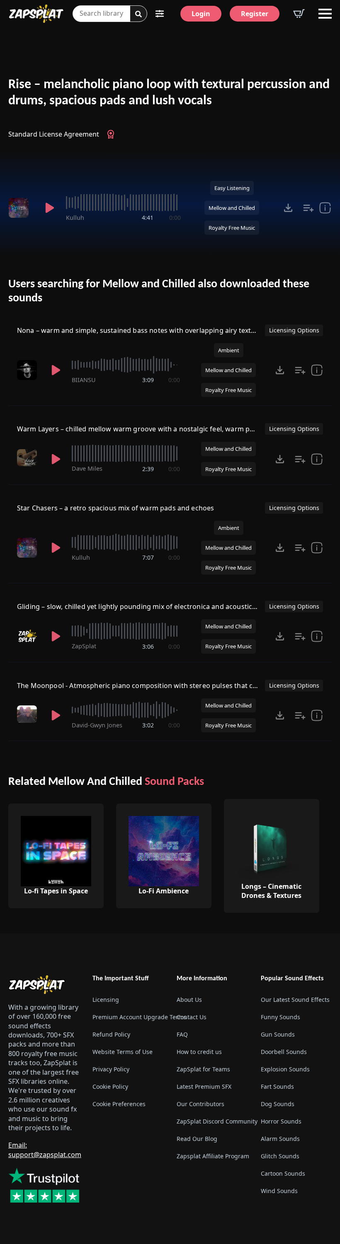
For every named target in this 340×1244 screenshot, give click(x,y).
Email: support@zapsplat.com (44, 1150)
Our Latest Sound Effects (295, 999)
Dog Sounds (277, 1104)
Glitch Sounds (280, 1156)
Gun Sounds (278, 1034)
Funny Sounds (280, 1017)
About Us (189, 999)
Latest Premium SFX (204, 1086)
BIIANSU (84, 380)
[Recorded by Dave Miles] (28, 458)
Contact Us (191, 1017)
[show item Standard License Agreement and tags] (325, 208)
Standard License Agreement (53, 134)
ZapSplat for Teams (203, 1069)
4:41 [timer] (147, 217)
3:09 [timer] (148, 380)
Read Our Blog (197, 1139)
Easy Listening (232, 188)
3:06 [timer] (148, 646)
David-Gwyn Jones (97, 725)
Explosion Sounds (285, 1069)
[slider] (123, 202)
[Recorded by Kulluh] (21, 208)
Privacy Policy (110, 1069)
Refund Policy (111, 1034)
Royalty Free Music (232, 227)
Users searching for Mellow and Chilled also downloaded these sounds (158, 291)
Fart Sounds (277, 1086)
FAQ (182, 1034)
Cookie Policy (110, 1086)
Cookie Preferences (119, 1104)
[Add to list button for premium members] (308, 208)
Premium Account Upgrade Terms (127, 1017)
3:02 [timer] (148, 725)
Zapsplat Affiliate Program (212, 1156)
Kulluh (75, 217)
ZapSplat (84, 646)
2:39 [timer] (148, 469)
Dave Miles (87, 468)
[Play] (49, 208)
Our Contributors (200, 1104)
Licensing (105, 999)
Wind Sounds (279, 1191)
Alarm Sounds (280, 1139)
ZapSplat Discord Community (212, 1121)
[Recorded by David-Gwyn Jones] (28, 714)
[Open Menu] (325, 13)
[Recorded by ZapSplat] (28, 636)
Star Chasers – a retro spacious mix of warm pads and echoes (115, 508)
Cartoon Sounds (283, 1173)
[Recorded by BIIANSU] (28, 370)
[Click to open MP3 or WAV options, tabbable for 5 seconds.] (288, 208)
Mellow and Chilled (232, 208)
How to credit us (199, 1052)
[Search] (138, 14)
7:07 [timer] (148, 557)
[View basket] (299, 13)
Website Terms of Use (122, 1052)
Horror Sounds (281, 1121)
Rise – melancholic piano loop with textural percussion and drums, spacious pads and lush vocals (169, 93)
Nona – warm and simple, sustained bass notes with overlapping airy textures (141, 330)
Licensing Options (294, 330)
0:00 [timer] (175, 217)
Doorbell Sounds (284, 1052)
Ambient (228, 350)
